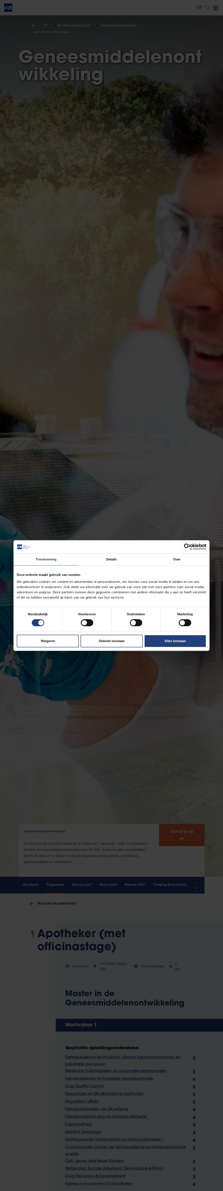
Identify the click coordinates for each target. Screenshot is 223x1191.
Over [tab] (177, 559)
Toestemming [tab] (46, 559)
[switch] (87, 622)
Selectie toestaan (112, 641)
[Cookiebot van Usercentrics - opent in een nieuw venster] (187, 546)
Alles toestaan (175, 641)
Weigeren (48, 641)
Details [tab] (111, 559)
